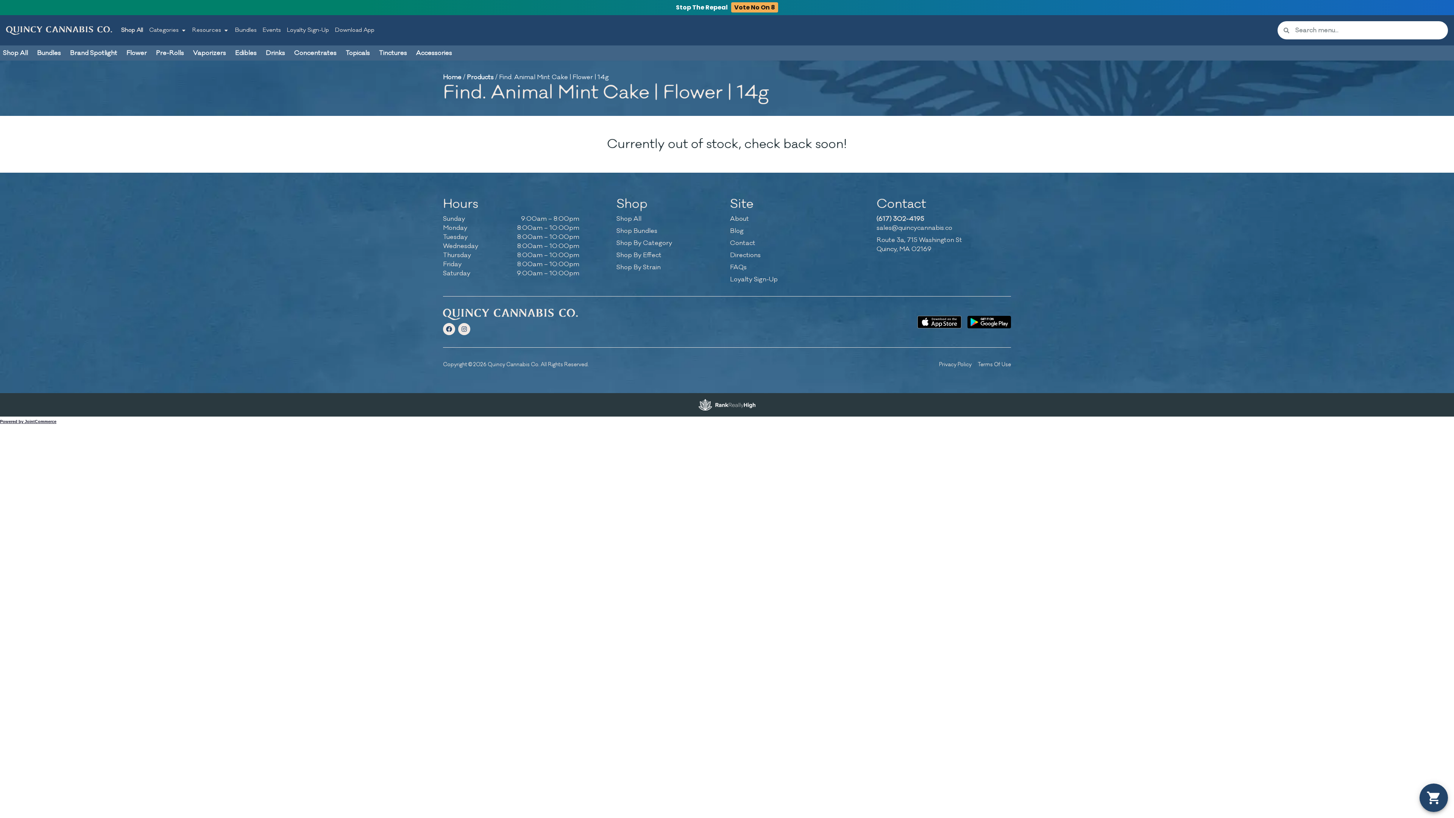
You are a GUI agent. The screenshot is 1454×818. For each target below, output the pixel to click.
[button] (1434, 798)
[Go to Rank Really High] (727, 405)
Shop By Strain (638, 267)
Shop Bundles (636, 231)
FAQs (738, 267)
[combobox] (1368, 30)
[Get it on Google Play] (989, 322)
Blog (737, 231)
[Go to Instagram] (464, 329)
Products (480, 77)
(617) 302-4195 (900, 219)
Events (272, 30)
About (739, 219)
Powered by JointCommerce (28, 421)
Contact (742, 243)
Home (452, 77)
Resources (206, 30)
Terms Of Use (994, 364)
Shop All (132, 30)
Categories (164, 30)
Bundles (246, 30)
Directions (745, 255)
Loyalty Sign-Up (308, 30)
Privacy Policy (955, 364)
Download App (354, 30)
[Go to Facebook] (449, 329)
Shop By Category (644, 243)
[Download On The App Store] (939, 322)
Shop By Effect (638, 255)
